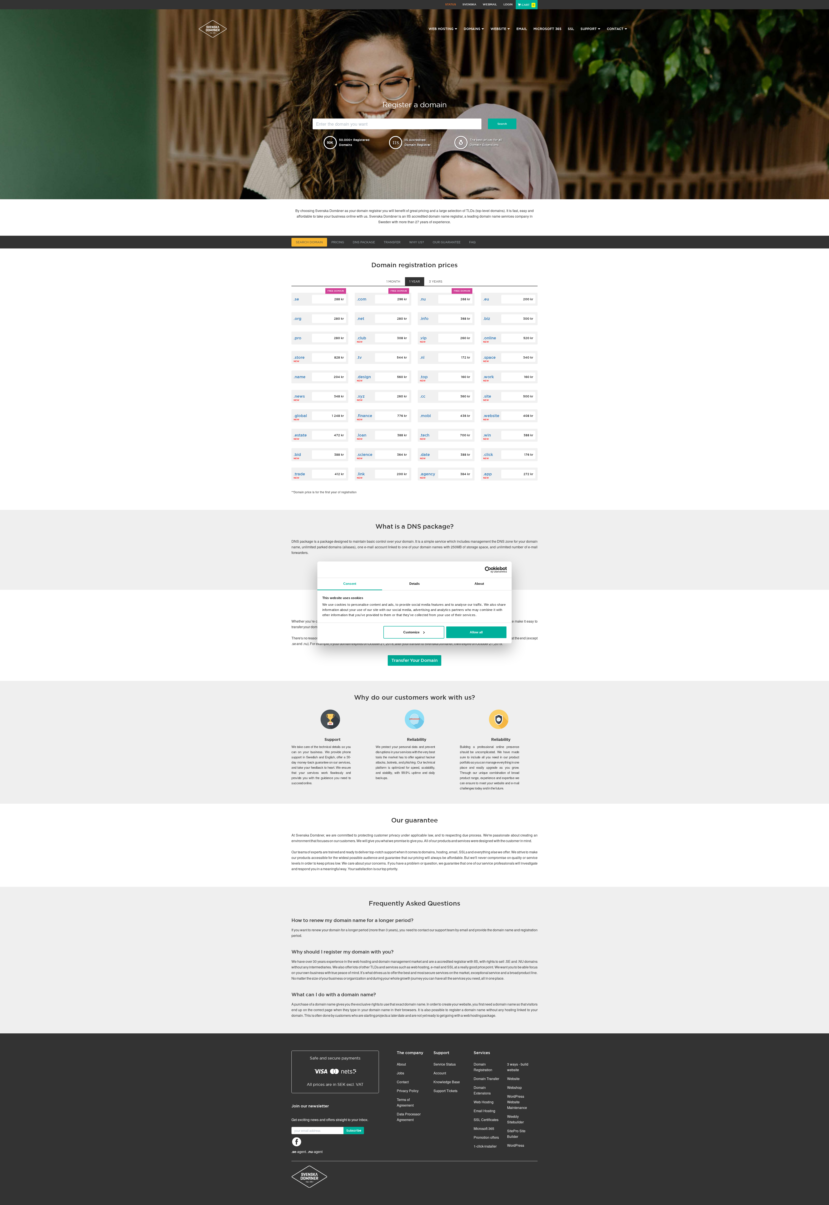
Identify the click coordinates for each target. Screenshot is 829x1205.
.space (489, 357)
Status (450, 4)
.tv (359, 357)
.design (364, 376)
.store (299, 357)
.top (424, 376)
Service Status (444, 1064)
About (401, 1064)
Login (508, 4)
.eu (486, 299)
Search (502, 124)
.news (299, 396)
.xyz (361, 396)
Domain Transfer (486, 1078)
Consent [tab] (349, 583)
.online (489, 337)
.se (296, 299)
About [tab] (479, 583)
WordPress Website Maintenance (517, 1102)
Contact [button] (615, 29)
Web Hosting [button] (441, 29)
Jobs (400, 1073)
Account (439, 1073)
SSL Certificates (486, 1119)
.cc (422, 396)
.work (488, 376)
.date (425, 454)
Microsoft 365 (547, 29)
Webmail (490, 4)
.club (361, 337)
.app (487, 473)
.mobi (425, 415)
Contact (403, 1081)
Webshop (514, 1087)
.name (299, 376)
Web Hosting (484, 1101)
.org (297, 318)
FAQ (472, 242)
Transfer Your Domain (414, 660)
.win (487, 435)
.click (488, 454)
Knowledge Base (446, 1081)
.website (491, 415)
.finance (364, 415)
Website (513, 1078)
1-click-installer (485, 1146)
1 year (414, 281)
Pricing (337, 242)
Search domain (309, 242)
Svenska (469, 4)
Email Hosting (484, 1110)
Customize (411, 632)
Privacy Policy (408, 1090)
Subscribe (353, 1130)
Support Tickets (445, 1090)
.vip (423, 337)
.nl (422, 357)
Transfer (392, 242)
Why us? (416, 242)
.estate (300, 435)
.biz (486, 318)
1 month (393, 281)
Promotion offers (486, 1137)
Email (521, 29)
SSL (571, 29)
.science (364, 454)
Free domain (335, 290)
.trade (299, 473)
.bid (297, 454)
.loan (361, 435)
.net (360, 318)
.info (424, 318)
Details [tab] (414, 583)
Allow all (476, 632)
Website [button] (498, 29)
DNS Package (364, 242)
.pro (297, 337)
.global (300, 415)
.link (361, 473)
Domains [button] (472, 29)
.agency (427, 473)
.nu (423, 299)
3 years (435, 281)
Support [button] (589, 29)
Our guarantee (446, 242)
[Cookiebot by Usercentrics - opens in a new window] (488, 569)
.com (361, 299)
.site (487, 396)
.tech (424, 435)
